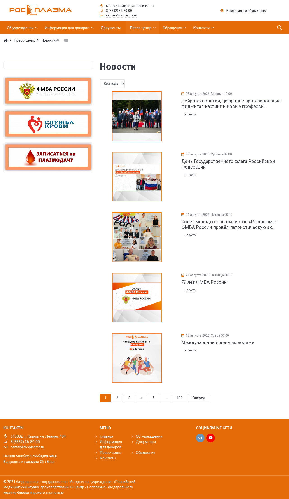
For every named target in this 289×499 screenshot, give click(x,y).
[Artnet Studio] (275, 486)
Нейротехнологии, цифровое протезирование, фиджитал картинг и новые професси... (231, 103)
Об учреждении (149, 436)
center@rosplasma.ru (121, 15)
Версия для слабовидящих (246, 10)
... (166, 398)
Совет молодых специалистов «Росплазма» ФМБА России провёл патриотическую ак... (229, 224)
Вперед (199, 398)
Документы (146, 442)
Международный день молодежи (217, 342)
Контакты (108, 458)
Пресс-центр (110, 452)
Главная (106, 436)
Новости (190, 114)
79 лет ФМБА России (204, 282)
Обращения (145, 452)
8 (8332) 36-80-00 (119, 10)
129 (180, 398)
